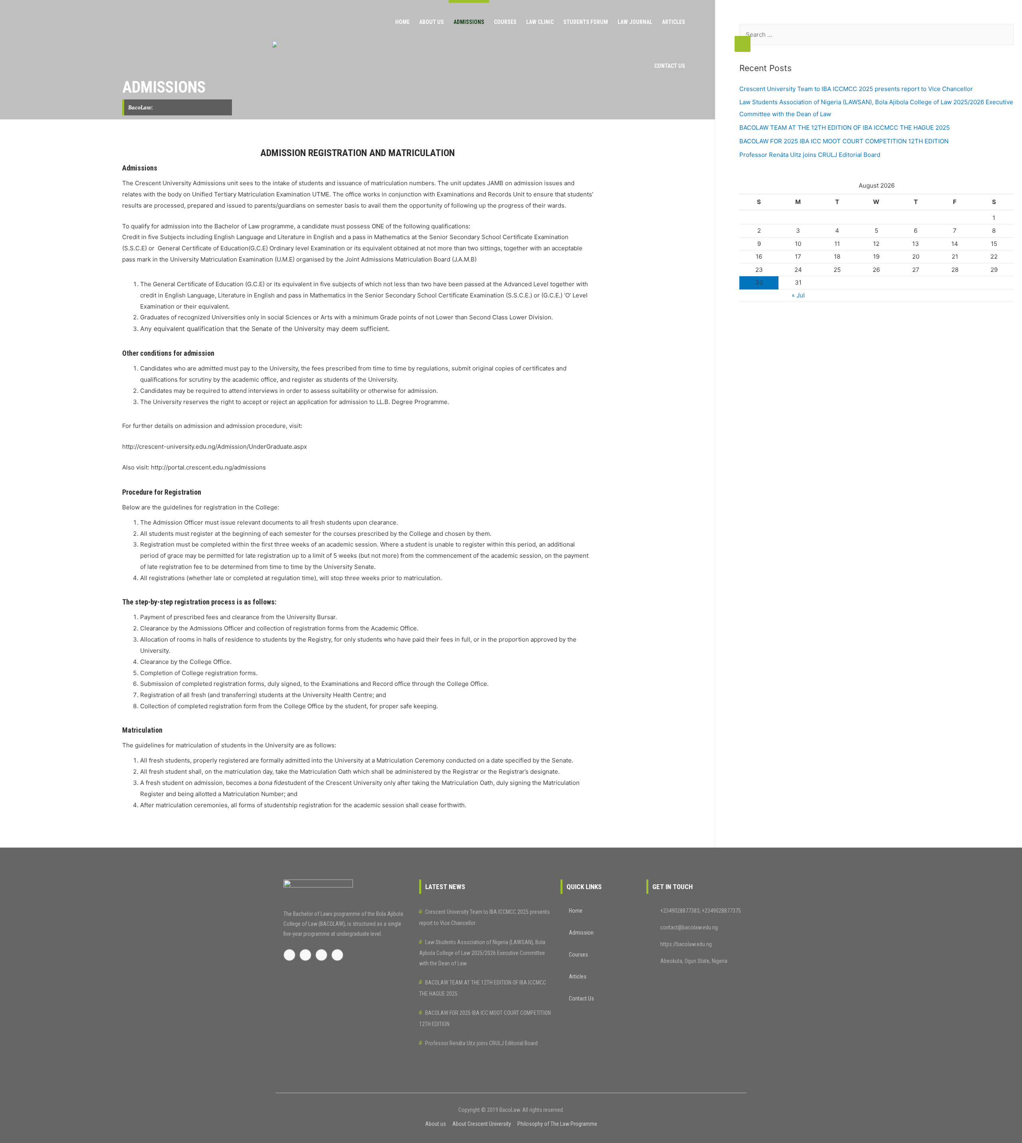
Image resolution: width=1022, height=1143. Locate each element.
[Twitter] (305, 955)
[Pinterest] (321, 955)
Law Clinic (540, 22)
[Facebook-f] (289, 955)
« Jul (798, 295)
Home (402, 22)
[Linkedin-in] (337, 955)
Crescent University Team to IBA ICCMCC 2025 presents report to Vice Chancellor (856, 89)
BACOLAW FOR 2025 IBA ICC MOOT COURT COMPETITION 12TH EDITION (844, 141)
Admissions (469, 22)
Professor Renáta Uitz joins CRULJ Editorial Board (809, 154)
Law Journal (635, 22)
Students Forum (585, 22)
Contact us (669, 66)
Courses (505, 22)
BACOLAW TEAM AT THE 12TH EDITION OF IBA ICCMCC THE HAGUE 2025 (844, 127)
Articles (673, 22)
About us (431, 22)
